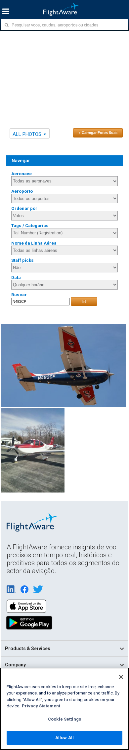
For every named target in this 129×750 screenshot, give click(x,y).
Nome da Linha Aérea (34, 243)
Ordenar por (24, 208)
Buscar (19, 294)
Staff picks (22, 260)
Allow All (64, 737)
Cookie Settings (64, 719)
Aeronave (21, 173)
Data (16, 277)
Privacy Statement (41, 705)
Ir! (84, 301)
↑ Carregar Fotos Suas (98, 133)
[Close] (121, 677)
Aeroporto (22, 191)
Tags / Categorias (30, 225)
